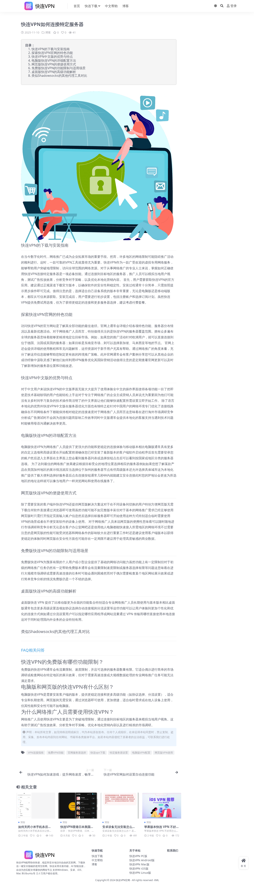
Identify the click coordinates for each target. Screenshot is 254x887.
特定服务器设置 (119, 752)
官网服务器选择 (77, 752)
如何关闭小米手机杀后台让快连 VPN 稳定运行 (34, 828)
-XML (156, 880)
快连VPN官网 (123, 880)
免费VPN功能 (56, 752)
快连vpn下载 (97, 752)
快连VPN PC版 (138, 856)
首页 (77, 6)
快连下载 (91, 6)
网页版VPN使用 (164, 752)
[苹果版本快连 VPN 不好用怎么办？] (161, 805)
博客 (125, 6)
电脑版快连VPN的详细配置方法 (54, 60)
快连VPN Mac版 (139, 864)
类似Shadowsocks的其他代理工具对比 (59, 75)
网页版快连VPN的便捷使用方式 (54, 64)
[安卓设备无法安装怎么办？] (119, 805)
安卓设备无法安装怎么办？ (117, 828)
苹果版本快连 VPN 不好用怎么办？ (161, 828)
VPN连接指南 (35, 752)
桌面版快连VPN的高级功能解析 (54, 72)
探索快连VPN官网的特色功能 (52, 53)
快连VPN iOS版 (138, 868)
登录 (233, 6)
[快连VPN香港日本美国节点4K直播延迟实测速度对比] (77, 805)
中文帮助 (111, 6)
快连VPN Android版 (142, 860)
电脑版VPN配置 (141, 752)
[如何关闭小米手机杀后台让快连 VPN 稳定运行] (35, 805)
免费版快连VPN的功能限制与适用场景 (59, 68)
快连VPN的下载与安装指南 (51, 49)
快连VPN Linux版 (140, 873)
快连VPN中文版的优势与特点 (52, 56)
